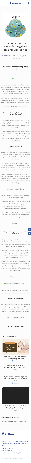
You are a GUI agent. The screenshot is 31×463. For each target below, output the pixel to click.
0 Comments (16, 58)
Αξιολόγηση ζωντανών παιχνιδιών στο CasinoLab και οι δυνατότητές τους (15, 379)
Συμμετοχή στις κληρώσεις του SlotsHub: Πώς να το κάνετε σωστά (15, 366)
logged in (12, 421)
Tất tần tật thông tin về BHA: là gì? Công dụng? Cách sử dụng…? (15, 407)
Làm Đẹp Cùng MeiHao (21, 56)
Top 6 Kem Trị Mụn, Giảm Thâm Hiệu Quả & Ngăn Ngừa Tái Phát (15, 357)
